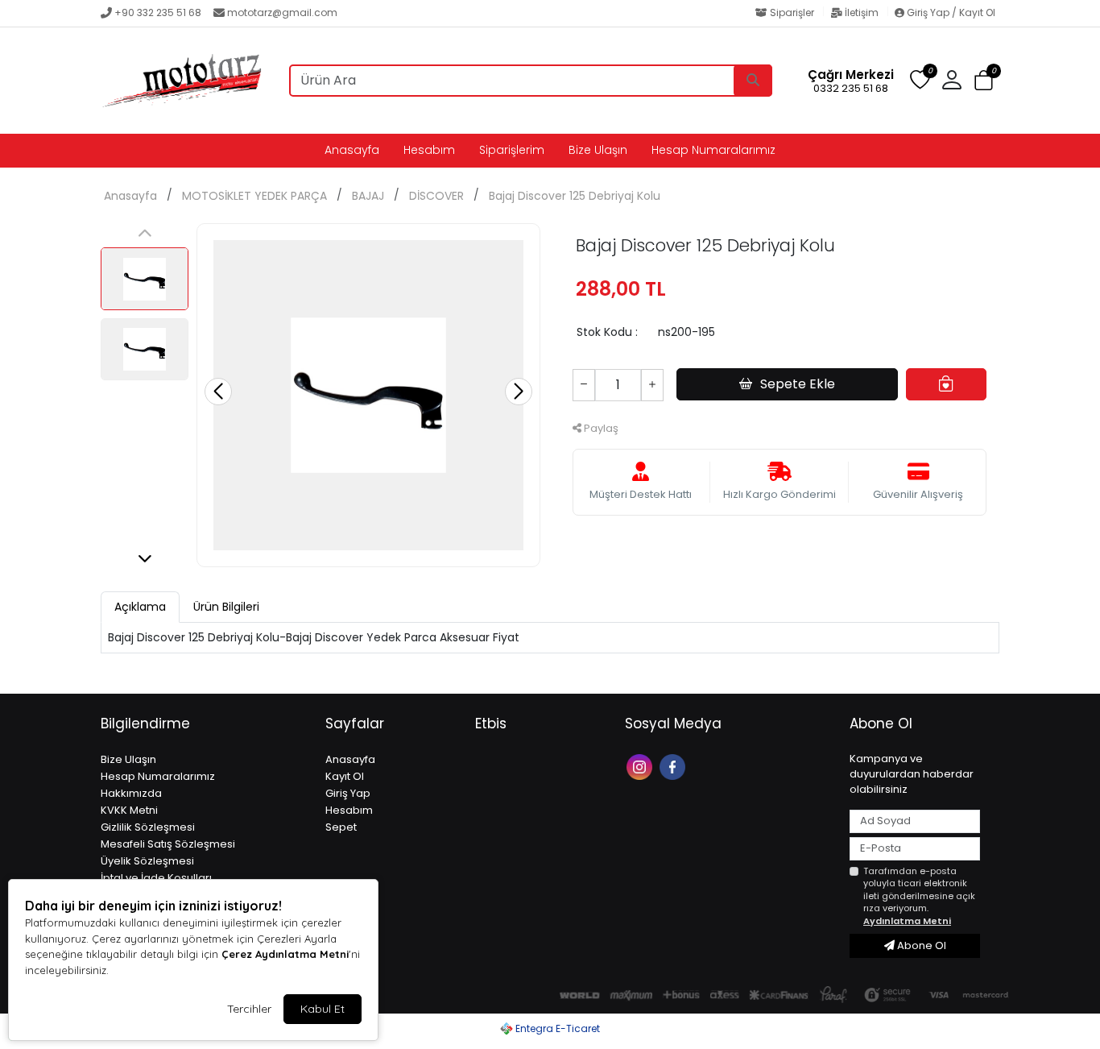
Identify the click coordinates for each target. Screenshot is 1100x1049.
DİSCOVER (436, 195)
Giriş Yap (347, 793)
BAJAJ (368, 195)
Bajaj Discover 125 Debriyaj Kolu (574, 195)
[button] (984, 81)
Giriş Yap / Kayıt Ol (949, 12)
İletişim (861, 12)
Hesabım (429, 150)
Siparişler (792, 12)
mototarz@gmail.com (282, 12)
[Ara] (753, 80)
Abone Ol (920, 945)
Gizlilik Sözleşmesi (148, 827)
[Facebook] (674, 766)
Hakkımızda (131, 793)
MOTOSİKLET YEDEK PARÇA (254, 195)
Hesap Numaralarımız (713, 150)
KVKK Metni (129, 810)
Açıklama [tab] (140, 607)
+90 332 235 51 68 (157, 12)
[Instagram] (641, 766)
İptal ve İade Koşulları (156, 877)
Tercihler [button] (249, 1008)
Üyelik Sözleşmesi (147, 861)
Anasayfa (352, 150)
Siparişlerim (511, 150)
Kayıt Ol (344, 776)
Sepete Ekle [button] (797, 384)
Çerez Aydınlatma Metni (285, 953)
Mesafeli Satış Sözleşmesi (168, 844)
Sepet (341, 827)
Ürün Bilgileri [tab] (226, 607)
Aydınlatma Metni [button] (907, 920)
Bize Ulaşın (598, 150)
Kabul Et (322, 1008)
